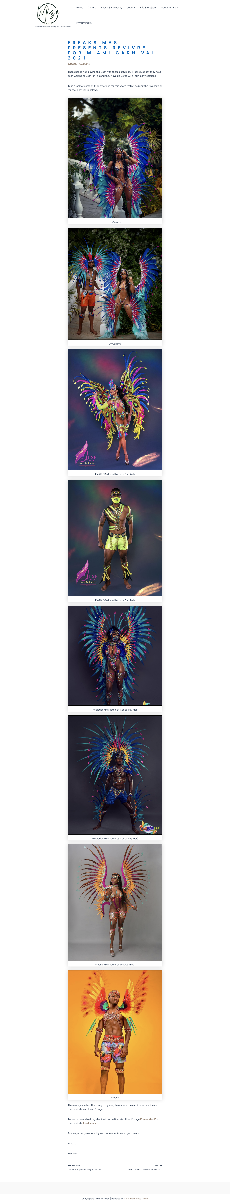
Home (79, 7)
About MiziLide (169, 7)
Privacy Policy (84, 22)
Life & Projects (148, 7)
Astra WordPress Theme (136, 1198)
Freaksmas (89, 1123)
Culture (92, 7)
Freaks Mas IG (148, 1119)
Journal (131, 7)
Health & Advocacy (111, 7)
